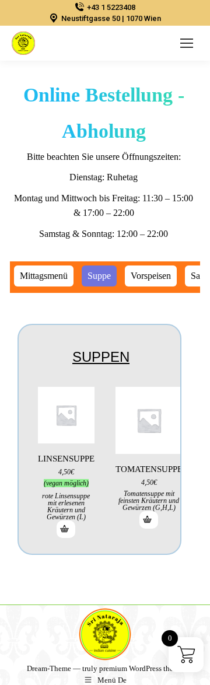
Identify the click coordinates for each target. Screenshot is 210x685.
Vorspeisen (151, 276)
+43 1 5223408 (111, 7)
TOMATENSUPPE (149, 469)
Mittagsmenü (44, 276)
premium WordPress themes (142, 668)
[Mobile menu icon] (186, 43)
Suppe (99, 276)
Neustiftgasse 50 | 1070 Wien (111, 18)
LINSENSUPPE (66, 458)
